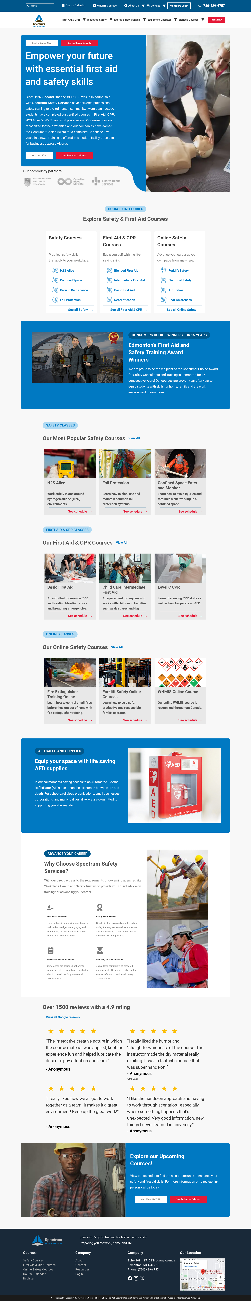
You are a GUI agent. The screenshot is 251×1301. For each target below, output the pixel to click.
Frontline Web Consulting (189, 1298)
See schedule (80, 511)
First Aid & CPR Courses (39, 1265)
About (79, 1260)
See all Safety (81, 309)
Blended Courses (188, 19)
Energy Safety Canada (127, 19)
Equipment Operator (159, 19)
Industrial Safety (97, 19)
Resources (82, 1269)
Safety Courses (33, 1260)
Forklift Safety (178, 270)
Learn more (156, 392)
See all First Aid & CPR (129, 309)
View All (134, 438)
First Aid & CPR (71, 19)
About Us (133, 5)
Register (28, 1278)
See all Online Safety (184, 309)
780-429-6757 (214, 6)
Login (79, 1274)
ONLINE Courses (107, 5)
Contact (155, 5)
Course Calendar (76, 5)
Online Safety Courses (38, 1269)
